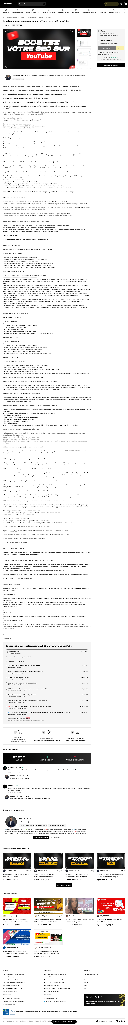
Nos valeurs (88, 977)
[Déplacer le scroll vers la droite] (124, 11)
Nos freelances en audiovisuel (53, 979)
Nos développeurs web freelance (54, 982)
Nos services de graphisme (11, 977)
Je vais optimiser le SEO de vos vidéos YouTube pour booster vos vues (46, 953)
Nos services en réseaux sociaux (13, 988)
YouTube (22, 17)
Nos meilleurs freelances (51, 991)
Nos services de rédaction (11, 985)
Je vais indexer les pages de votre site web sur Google (16, 875)
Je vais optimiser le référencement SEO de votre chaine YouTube (47, 921)
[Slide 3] (84, 62)
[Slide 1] (84, 43)
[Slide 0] (84, 33)
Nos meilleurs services (10, 991)
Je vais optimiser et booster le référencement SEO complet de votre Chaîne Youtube (15, 953)
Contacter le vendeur (111, 65)
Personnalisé (106, 41)
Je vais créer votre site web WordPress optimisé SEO (44, 875)
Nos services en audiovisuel (11, 979)
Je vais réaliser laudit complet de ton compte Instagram (79, 921)
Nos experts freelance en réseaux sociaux (57, 988)
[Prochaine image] (29, 860)
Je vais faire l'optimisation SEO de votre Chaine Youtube (109, 921)
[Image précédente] (5, 860)
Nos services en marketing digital (13, 974)
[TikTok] (124, 1021)
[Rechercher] (44, 4)
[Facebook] (122, 1021)
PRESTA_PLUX (26, 76)
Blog (85, 985)
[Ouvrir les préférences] (121, 4)
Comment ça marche (91, 974)
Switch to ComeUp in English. (63, 1021)
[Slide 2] (84, 52)
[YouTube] (119, 1021)
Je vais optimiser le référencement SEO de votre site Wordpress (78, 875)
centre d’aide (90, 1003)
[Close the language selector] (75, 1022)
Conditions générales (26, 1021)
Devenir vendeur (89, 979)
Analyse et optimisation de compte (39, 17)
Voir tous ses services (64, 885)
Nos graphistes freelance (51, 977)
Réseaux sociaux (12, 17)
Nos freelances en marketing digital (55, 974)
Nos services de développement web (14, 982)
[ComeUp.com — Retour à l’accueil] (7, 4)
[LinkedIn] (117, 1021)
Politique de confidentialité (42, 1021)
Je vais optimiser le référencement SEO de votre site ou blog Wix (110, 875)
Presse (86, 982)
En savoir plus (55, 837)
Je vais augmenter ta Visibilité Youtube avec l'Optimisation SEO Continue (15, 922)
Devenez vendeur (111, 4)
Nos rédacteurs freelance (51, 985)
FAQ (85, 988)
